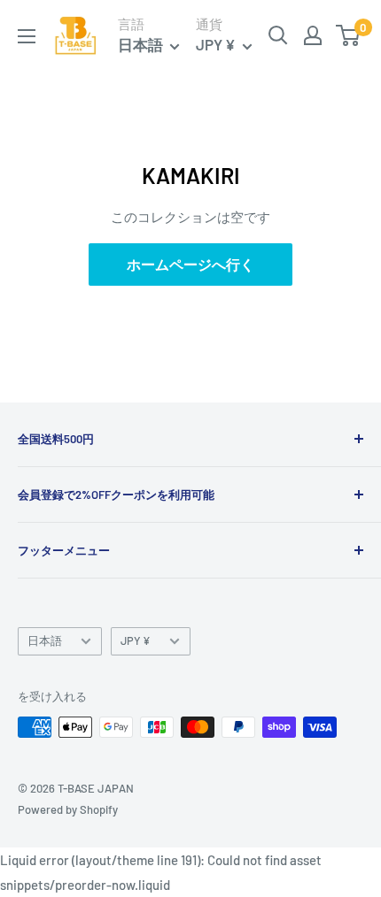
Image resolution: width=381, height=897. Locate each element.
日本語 (44, 640)
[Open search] (278, 35)
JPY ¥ (136, 640)
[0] (349, 35)
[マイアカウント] (313, 35)
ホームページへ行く (190, 264)
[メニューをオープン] (26, 36)
